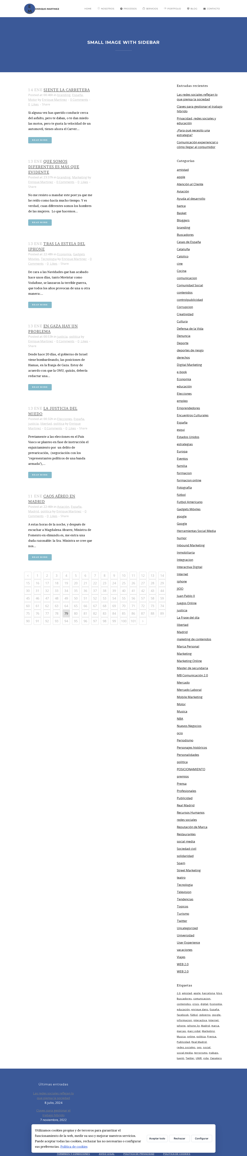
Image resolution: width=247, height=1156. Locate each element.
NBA (180, 718)
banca (181, 206)
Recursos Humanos (191, 812)
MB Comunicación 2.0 (192, 675)
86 (133, 613)
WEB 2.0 (183, 964)
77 (47, 613)
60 (28, 606)
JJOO (180, 588)
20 (76, 583)
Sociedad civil (186, 849)
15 (28, 583)
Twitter (182, 921)
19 (66, 583)
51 (85, 598)
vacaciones (184, 950)
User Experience (188, 942)
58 (152, 598)
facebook (183, 1014)
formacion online (189, 480)
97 (95, 621)
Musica (182, 711)
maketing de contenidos (194, 639)
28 (152, 583)
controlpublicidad (190, 300)
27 (143, 583)
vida (206, 1058)
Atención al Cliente (190, 184)
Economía (64, 254)
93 (56, 621)
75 (28, 613)
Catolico (182, 256)
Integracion (185, 560)
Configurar (201, 1138)
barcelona (208, 993)
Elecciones (64, 419)
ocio (180, 733)
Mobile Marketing (190, 697)
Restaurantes (186, 834)
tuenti (180, 1058)
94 (66, 621)
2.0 (178, 993)
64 (66, 606)
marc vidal (194, 1031)
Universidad (185, 935)
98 (104, 621)
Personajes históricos (192, 747)
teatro (181, 877)
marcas (181, 1031)
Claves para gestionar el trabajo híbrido (53, 1112)
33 (56, 590)
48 (56, 598)
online (191, 1036)
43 (152, 590)
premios (183, 776)
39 (114, 590)
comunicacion (187, 278)
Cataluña (183, 249)
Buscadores (185, 235)
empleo (182, 401)
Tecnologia (49, 259)
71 (133, 606)
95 (76, 621)
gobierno (205, 1014)
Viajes (181, 957)
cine (180, 263)
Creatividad (185, 314)
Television (184, 892)
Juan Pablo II (186, 596)
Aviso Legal (107, 1153)
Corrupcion (185, 307)
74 (162, 606)
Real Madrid (186, 805)
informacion (184, 1020)
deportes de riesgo (190, 350)
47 (47, 598)
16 (37, 583)
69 (114, 606)
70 (123, 606)
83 (104, 613)
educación (184, 386)
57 (143, 598)
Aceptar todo (157, 1138)
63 (56, 606)
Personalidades (188, 755)
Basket (181, 213)
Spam (181, 863)
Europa (182, 451)
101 (133, 621)
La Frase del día (188, 617)
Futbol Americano (190, 502)
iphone (182, 581)
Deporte (182, 343)
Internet (182, 574)
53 (104, 598)
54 (114, 598)
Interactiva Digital (189, 567)
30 (28, 590)
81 (85, 613)
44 (162, 590)
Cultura (182, 321)
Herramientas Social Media (196, 531)
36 (85, 590)
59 (162, 598)
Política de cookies (74, 1146)
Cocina (181, 271)
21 (85, 583)
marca (215, 1025)
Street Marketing (189, 870)
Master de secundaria (192, 668)
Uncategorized (187, 928)
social (206, 1047)
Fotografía (184, 487)
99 (114, 621)
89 (162, 613)
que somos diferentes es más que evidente (53, 166)
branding (64, 95)
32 (47, 590)
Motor (32, 100)
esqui (181, 430)
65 (76, 606)
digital (204, 1004)
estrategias (185, 444)
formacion (184, 473)
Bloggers (183, 220)
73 (152, 606)
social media (186, 841)
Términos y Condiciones (73, 1153)
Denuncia (183, 336)
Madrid (33, 511)
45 (28, 598)
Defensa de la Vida (190, 328)
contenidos (185, 292)
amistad (183, 170)
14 (162, 575)
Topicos (182, 906)
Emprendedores (188, 408)
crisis (195, 1004)
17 (47, 583)
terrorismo (201, 1052)
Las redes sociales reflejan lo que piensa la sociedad (53, 1095)
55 (123, 598)
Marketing (79, 177)
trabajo (213, 1052)
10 (123, 575)
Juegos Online (187, 603)
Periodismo (185, 740)
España (77, 95)
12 (143, 575)
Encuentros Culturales (192, 415)
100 (123, 621)
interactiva (200, 1020)
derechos (183, 357)
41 (133, 590)
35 (76, 590)
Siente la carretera (67, 90)
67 (95, 606)
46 (37, 598)
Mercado (183, 682)
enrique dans (199, 1009)
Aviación (63, 507)
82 (95, 613)
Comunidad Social (190, 285)
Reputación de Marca (192, 827)
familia (182, 466)
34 (66, 590)
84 (114, 613)
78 (56, 613)
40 (123, 590)
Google (182, 523)
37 (95, 590)
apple (181, 177)
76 (37, 613)
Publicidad (185, 798)
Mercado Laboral (189, 690)
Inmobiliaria (186, 552)
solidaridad (185, 856)
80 (76, 613)
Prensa (182, 784)
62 (47, 606)
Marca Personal (188, 646)
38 (104, 590)
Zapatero (216, 1058)
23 (104, 583)
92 (47, 621)
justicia (62, 336)
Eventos (182, 458)
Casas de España (189, 242)
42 (143, 590)
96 (85, 621)
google (182, 516)
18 (56, 583)
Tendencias (185, 899)
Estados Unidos (188, 437)
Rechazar (179, 1138)
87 (143, 613)
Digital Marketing (189, 365)
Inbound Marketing (191, 545)
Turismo (183, 914)
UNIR (199, 1058)
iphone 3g (193, 1025)
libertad (46, 423)
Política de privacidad (139, 1153)
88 (152, 613)
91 (37, 621)
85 (123, 613)
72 (143, 606)
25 (123, 583)
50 (76, 598)
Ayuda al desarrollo (191, 198)
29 (162, 583)
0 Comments (79, 100)
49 (66, 598)
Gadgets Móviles (189, 509)
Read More (40, 140)
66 (85, 606)
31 (37, 590)
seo (199, 1047)
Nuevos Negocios (189, 726)
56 (133, 598)
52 (95, 598)
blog (219, 993)
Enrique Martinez (54, 100)
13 (152, 575)
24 (114, 583)
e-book (182, 372)
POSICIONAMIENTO (191, 769)
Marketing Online (189, 661)
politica (74, 336)
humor (182, 538)
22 (95, 583)
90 (28, 621)
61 (37, 606)
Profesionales (186, 791)
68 (104, 606)
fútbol (181, 495)
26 (133, 583)
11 (133, 575)
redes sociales (187, 820)
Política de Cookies (176, 1153)
